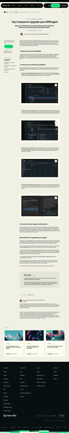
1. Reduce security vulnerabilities (7, 60)
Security (35, 12)
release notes (26, 260)
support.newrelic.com (24, 315)
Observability (11, 12)
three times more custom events (27, 149)
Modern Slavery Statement (48, 427)
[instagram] (49, 415)
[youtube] (37, 415)
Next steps (6, 72)
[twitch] (52, 415)
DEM (32, 12)
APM (16, 12)
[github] (43, 415)
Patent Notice (58, 427)
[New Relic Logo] (6, 5)
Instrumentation (30, 294)
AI (30, 12)
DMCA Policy (13, 427)
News (39, 12)
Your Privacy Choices (35, 427)
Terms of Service (4, 427)
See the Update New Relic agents (44, 256)
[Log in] (49, 5)
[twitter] (40, 415)
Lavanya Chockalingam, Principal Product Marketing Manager (37, 34)
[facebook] (55, 415)
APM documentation (37, 283)
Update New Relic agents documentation (32, 279)
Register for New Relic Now (43, 0)
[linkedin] (46, 415)
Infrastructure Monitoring (22, 12)
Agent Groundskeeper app (25, 247)
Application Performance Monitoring (34, 19)
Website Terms (26, 427)
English (66, 427)
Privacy (19, 427)
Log (28, 12)
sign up (44, 282)
